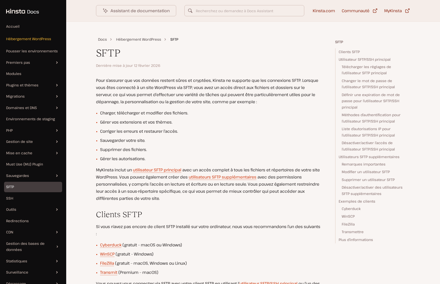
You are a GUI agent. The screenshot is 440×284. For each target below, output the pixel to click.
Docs (102, 39)
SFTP (10, 186)
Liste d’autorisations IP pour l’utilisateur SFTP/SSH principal (368, 132)
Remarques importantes (364, 164)
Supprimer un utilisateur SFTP (368, 179)
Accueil (13, 26)
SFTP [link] (174, 39)
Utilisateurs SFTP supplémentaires (369, 156)
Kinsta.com (324, 10)
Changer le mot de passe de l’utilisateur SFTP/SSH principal (368, 83)
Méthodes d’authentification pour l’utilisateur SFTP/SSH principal (371, 118)
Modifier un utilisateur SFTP (366, 171)
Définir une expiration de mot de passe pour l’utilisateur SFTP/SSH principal (371, 101)
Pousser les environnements (32, 51)
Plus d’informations (356, 239)
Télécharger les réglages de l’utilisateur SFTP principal (366, 70)
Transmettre (353, 231)
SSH (9, 198)
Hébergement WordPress (28, 38)
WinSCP (107, 254)
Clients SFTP (349, 51)
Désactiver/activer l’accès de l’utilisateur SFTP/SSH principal (368, 146)
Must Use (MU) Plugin (24, 164)
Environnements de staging (30, 118)
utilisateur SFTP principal (157, 170)
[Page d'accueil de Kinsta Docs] (19, 8)
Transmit (108, 272)
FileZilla (107, 263)
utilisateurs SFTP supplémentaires (222, 177)
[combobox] (244, 10)
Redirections (17, 220)
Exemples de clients (357, 201)
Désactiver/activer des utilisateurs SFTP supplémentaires (372, 190)
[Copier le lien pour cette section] (92, 215)
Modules (13, 73)
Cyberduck (110, 245)
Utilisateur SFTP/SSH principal (365, 59)
